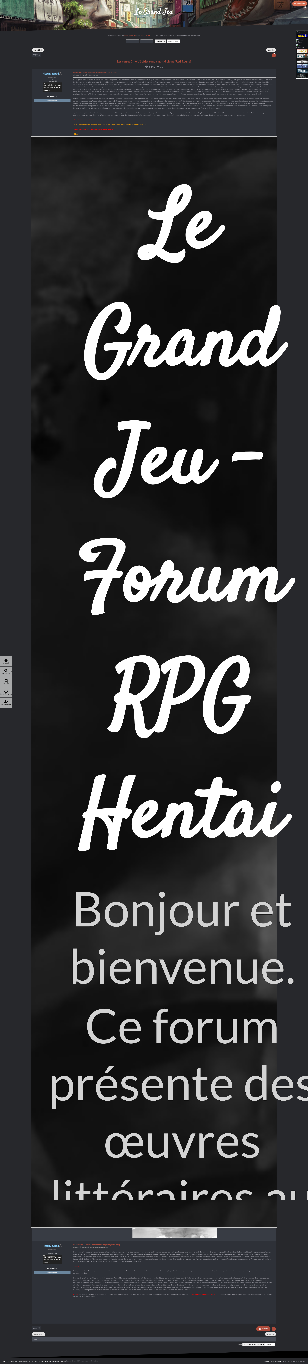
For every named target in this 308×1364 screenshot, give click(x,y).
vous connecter (130, 35)
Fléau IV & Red (50, 73)
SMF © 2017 (14, 1361)
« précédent (38, 50)
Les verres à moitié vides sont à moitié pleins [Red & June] (154, 61)
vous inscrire (145, 35)
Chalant (54, 96)
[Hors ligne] (52, 91)
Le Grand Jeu (154, 12)
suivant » (271, 50)
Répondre (264, 1329)
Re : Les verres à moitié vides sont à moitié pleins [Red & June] (96, 1245)
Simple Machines (23, 1361)
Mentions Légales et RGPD (57, 1361)
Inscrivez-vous (299, 4)
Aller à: (240, 1344)
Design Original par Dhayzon (273, 1361)
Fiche (49, 96)
